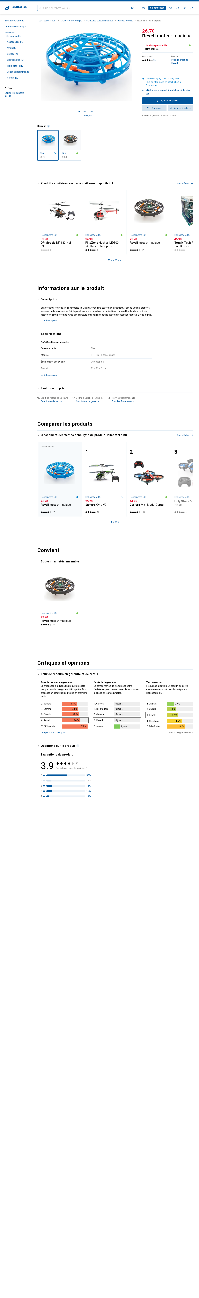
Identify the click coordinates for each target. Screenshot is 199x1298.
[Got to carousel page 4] (86, 111)
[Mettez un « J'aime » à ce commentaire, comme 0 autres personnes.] (178, 898)
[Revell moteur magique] (148, 222)
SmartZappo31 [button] (56, 820)
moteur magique (91, 871)
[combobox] (54, 811)
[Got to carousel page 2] (81, 111)
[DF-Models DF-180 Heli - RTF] (59, 222)
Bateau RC (12, 53)
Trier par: (45, 811)
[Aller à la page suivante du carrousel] (188, 222)
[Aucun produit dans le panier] (191, 8)
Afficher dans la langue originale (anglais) (65, 876)
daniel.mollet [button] (55, 991)
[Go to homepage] (16, 8)
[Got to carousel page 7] (93, 111)
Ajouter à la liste (182, 108)
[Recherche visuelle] (132, 8)
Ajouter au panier (169, 100)
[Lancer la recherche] (40, 8)
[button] (190, 45)
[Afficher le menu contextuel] (172, 821)
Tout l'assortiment (14, 20)
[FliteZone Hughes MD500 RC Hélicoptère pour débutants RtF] (104, 222)
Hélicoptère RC (15, 65)
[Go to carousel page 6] (120, 260)
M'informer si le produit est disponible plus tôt (168, 92)
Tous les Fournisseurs (122, 401)
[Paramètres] (143, 8)
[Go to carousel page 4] (116, 260)
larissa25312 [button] (55, 1043)
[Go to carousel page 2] (111, 260)
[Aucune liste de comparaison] (177, 8)
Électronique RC (15, 59)
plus (52, 843)
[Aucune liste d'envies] (184, 8)
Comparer (156, 108)
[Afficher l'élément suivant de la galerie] (136, 67)
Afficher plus (50, 320)
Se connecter (157, 7)
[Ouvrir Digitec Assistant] (170, 8)
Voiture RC (12, 77)
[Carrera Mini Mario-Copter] (148, 479)
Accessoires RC (15, 42)
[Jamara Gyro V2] (104, 479)
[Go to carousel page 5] (118, 260)
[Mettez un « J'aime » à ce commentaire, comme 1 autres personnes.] (178, 821)
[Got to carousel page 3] (84, 111)
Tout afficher (183, 183)
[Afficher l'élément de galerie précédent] (37, 67)
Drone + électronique (15, 26)
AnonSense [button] (54, 1087)
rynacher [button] (53, 896)
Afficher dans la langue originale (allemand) (66, 921)
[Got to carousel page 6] (91, 111)
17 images (86, 115)
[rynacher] (59, 898)
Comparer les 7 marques (53, 732)
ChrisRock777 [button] (56, 941)
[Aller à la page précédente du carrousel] (42, 222)
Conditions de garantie (87, 401)
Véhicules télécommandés (13, 34)
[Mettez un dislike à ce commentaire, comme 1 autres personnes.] (191, 821)
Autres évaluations (117, 1151)
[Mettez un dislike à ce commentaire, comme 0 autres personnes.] (191, 898)
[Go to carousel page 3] (113, 260)
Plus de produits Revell (179, 60)
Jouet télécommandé (18, 71)
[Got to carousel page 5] (88, 111)
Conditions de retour (51, 401)
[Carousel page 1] (79, 111)
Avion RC (11, 48)
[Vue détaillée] (64, 716)
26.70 (148, 31)
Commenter (50, 883)
